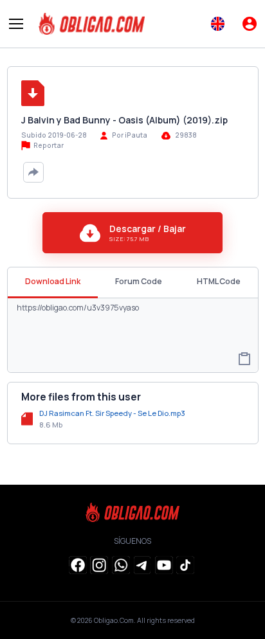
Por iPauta (129, 135)
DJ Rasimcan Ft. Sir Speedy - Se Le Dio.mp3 (112, 413)
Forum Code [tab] (138, 281)
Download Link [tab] (52, 281)
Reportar (48, 145)
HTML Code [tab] (219, 281)
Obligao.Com (114, 620)
